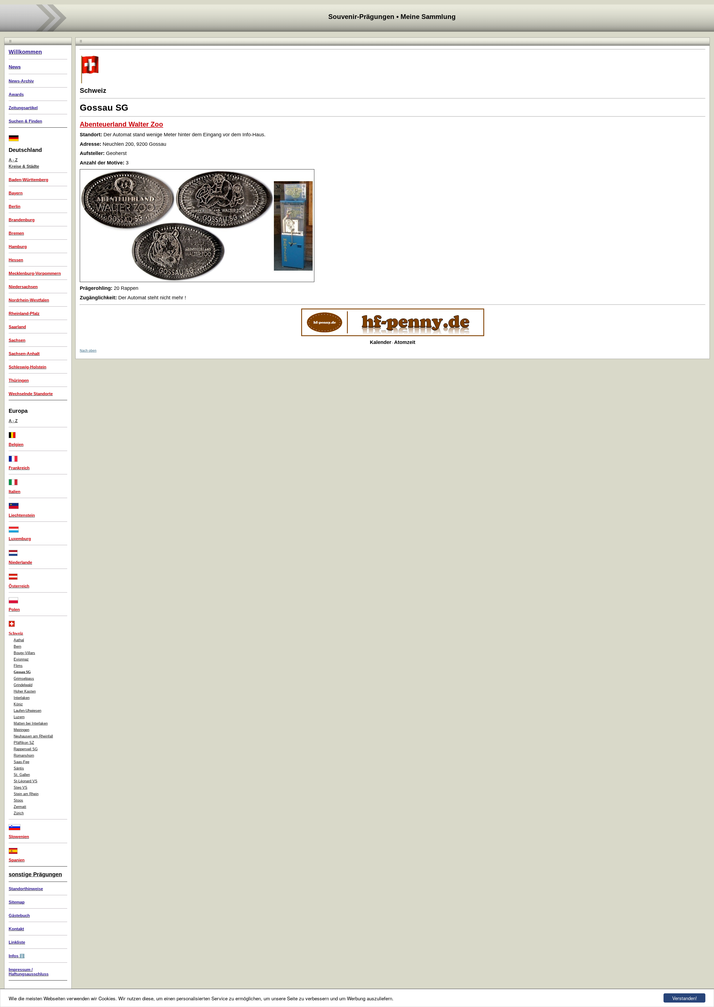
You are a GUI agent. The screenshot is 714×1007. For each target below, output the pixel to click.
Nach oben (88, 351)
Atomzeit (404, 342)
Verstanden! (684, 997)
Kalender (380, 342)
